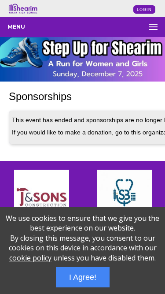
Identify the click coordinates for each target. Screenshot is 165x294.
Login (144, 9)
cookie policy (30, 258)
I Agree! (82, 277)
